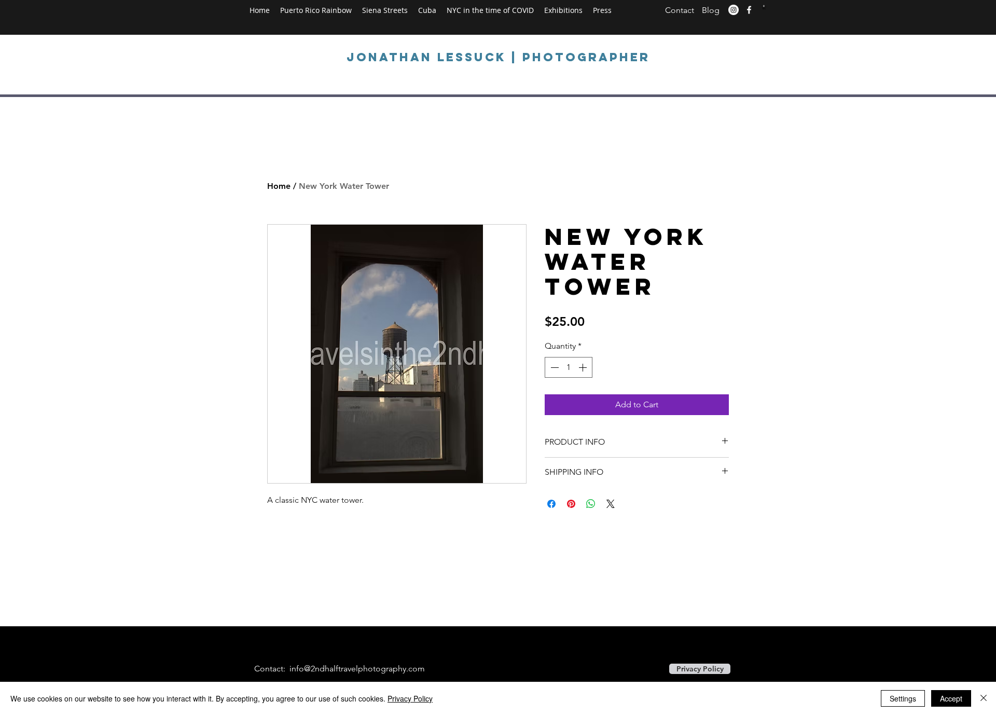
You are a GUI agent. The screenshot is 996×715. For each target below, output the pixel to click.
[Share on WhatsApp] (591, 504)
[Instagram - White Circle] (733, 10)
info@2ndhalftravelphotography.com (357, 668)
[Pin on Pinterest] (571, 504)
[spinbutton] (568, 367)
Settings (903, 698)
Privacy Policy (410, 698)
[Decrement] (553, 367)
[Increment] (583, 367)
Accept (951, 698)
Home (278, 186)
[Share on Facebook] (551, 504)
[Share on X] (610, 504)
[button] (764, 7)
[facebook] (749, 10)
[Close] (983, 698)
